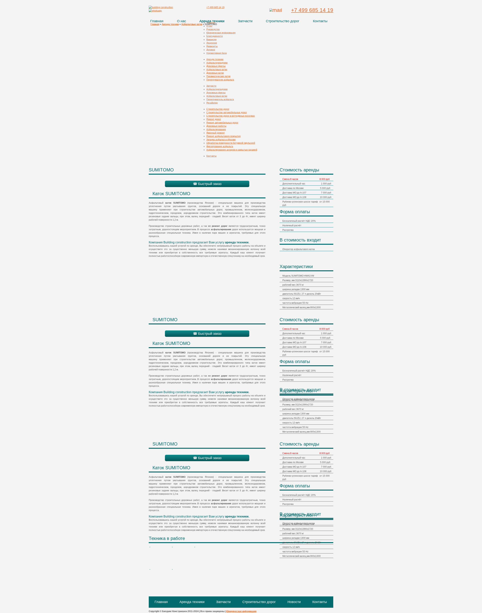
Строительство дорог (282, 21)
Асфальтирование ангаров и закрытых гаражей (231, 149)
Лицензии (211, 43)
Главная (156, 21)
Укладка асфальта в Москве (221, 139)
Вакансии (211, 39)
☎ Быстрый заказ (207, 184)
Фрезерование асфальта (219, 146)
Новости (294, 602)
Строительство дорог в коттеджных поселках (230, 116)
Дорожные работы (216, 126)
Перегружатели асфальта (220, 79)
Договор (210, 49)
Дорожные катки (215, 73)
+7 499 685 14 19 (312, 10)
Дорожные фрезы (216, 66)
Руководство (213, 29)
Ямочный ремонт (215, 132)
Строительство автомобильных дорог (226, 112)
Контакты (320, 21)
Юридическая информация (221, 32)
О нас (181, 21)
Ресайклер (212, 103)
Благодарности (214, 36)
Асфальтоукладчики (217, 62)
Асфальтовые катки (216, 69)
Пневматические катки (218, 76)
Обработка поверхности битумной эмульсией (230, 143)
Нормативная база (216, 53)
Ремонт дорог (213, 119)
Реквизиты (212, 46)
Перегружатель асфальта (220, 99)
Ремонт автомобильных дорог (222, 122)
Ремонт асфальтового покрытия (223, 136)
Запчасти (245, 21)
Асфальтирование (216, 129)
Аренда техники (211, 21)
